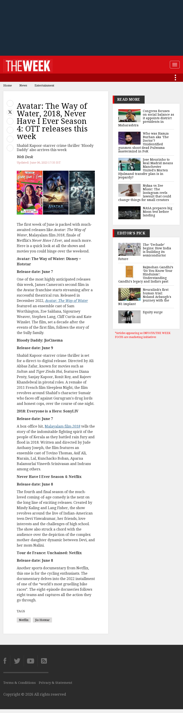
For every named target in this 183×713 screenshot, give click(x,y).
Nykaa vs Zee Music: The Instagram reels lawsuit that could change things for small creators (144, 193)
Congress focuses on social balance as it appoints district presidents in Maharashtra (146, 118)
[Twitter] (17, 660)
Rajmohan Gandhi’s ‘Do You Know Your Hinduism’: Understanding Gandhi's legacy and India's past (145, 274)
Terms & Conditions (19, 683)
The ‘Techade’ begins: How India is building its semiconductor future (144, 252)
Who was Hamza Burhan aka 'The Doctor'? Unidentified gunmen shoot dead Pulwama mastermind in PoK (143, 142)
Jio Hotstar (42, 620)
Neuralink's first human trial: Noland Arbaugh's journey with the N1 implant (144, 297)
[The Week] (28, 64)
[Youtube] (30, 660)
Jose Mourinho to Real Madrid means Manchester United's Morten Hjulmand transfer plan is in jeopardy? (145, 168)
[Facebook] (6, 660)
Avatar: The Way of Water (66, 301)
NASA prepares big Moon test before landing (157, 211)
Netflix (24, 620)
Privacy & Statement (55, 683)
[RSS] (42, 660)
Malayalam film (62, 426)
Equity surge (153, 312)
